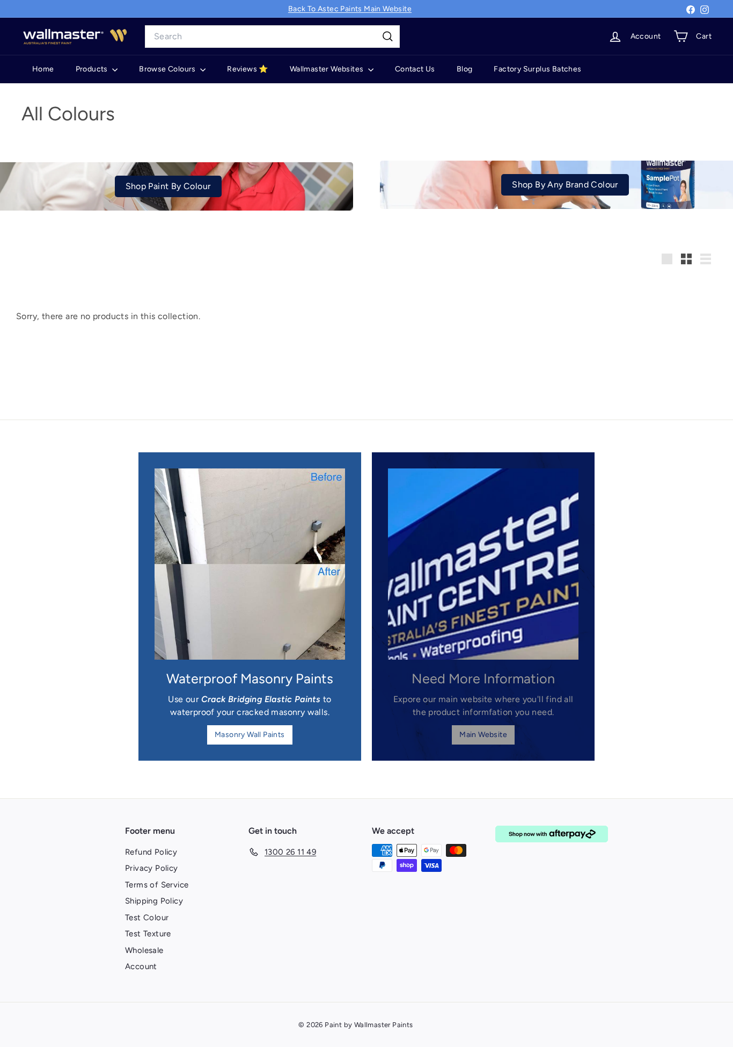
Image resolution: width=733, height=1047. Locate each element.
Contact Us (415, 69)
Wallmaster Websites (327, 69)
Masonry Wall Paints (250, 734)
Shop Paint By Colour (168, 186)
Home (43, 69)
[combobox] (272, 36)
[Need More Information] (483, 563)
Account (141, 966)
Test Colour (146, 917)
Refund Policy (151, 852)
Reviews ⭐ (247, 69)
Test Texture (148, 933)
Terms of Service (156, 885)
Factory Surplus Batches (537, 69)
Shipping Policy (154, 901)
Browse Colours (168, 69)
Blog (465, 69)
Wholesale (144, 950)
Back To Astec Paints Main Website (350, 8)
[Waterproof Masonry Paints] (250, 563)
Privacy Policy (151, 868)
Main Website (483, 734)
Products (93, 69)
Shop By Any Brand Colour (565, 184)
